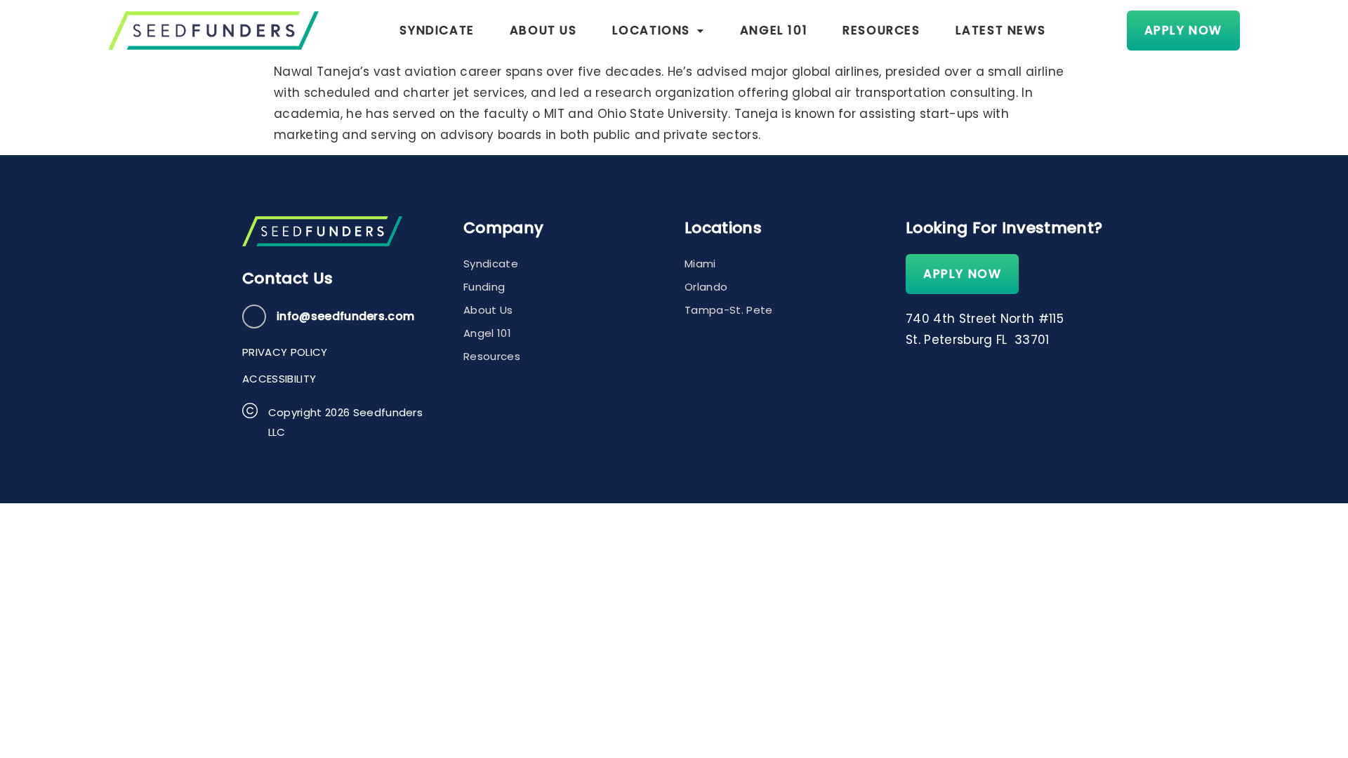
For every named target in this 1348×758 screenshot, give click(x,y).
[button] (658, 30)
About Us (543, 30)
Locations (651, 30)
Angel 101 (773, 30)
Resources (881, 30)
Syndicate (436, 30)
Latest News (1001, 30)
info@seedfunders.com (345, 316)
